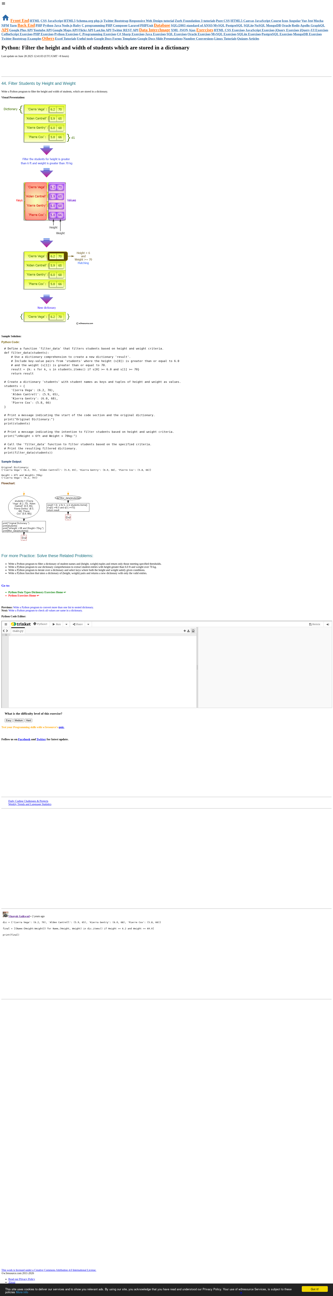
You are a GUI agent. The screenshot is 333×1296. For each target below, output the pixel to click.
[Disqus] (166, 953)
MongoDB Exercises (307, 34)
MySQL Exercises (223, 34)
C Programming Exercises (97, 34)
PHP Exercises (43, 34)
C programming (93, 25)
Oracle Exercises (199, 34)
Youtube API (42, 30)
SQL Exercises (176, 34)
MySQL (219, 25)
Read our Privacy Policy (21, 1279)
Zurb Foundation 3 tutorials (195, 21)
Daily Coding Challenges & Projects (28, 801)
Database (162, 25)
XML (175, 30)
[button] (166, 3)
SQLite (249, 25)
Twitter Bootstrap (116, 21)
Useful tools (85, 38)
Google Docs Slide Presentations (160, 38)
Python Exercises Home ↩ (23, 595)
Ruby (77, 25)
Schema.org (84, 21)
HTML (35, 21)
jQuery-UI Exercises (314, 30)
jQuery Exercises (287, 30)
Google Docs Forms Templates (115, 38)
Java (57, 25)
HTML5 (70, 21)
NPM (5, 25)
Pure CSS (223, 21)
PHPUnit (146, 25)
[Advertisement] (42, 67)
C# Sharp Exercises (130, 34)
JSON (183, 30)
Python (48, 25)
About (11, 1282)
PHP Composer (117, 25)
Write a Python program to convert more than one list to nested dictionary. (53, 607)
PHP (39, 25)
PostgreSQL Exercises (277, 34)
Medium (19, 720)
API (4, 30)
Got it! (315, 1289)
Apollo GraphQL (312, 25)
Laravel (133, 25)
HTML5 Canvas (242, 21)
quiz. (61, 727)
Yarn (13, 25)
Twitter (41, 739)
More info (22, 1292)
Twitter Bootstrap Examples (21, 38)
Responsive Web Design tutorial (151, 21)
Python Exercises (66, 34)
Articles (254, 38)
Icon (285, 21)
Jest (310, 21)
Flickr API (85, 30)
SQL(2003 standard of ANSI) (192, 25)
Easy (8, 720)
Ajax (192, 30)
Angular (295, 21)
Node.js (67, 25)
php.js (98, 21)
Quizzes (242, 38)
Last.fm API (102, 30)
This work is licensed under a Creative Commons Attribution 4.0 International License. (48, 1270)
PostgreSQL (234, 25)
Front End (19, 20)
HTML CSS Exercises (229, 30)
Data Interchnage (154, 30)
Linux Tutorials (225, 38)
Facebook (24, 739)
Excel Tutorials (65, 38)
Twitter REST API (125, 30)
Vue (304, 21)
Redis (296, 25)
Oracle (286, 25)
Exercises (204, 30)
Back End (26, 25)
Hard (28, 720)
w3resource (7, 7)
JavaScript (55, 21)
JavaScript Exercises (260, 30)
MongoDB (273, 25)
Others (48, 38)
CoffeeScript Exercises (17, 34)
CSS (44, 21)
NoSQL (259, 25)
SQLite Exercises (249, 34)
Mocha (318, 21)
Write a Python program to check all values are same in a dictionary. (45, 610)
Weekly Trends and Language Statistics (29, 804)
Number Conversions (198, 38)
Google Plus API (21, 30)
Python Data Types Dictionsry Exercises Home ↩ (37, 592)
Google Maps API (65, 30)
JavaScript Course (268, 21)
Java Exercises (155, 34)
